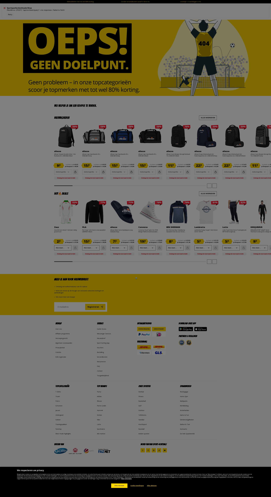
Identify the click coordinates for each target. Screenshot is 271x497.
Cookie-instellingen (137, 486)
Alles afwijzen (152, 486)
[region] (135, 482)
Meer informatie (126, 478)
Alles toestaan (119, 486)
